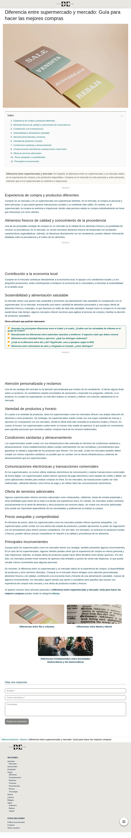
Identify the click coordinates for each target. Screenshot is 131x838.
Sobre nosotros (13, 828)
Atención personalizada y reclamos (29, 137)
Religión (10, 800)
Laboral (10, 797)
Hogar (9, 772)
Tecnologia (13, 792)
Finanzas (12, 783)
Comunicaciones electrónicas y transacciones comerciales (40, 149)
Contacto (11, 825)
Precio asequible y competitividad (30, 157)
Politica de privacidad (16, 822)
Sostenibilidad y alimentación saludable (31, 133)
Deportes (12, 780)
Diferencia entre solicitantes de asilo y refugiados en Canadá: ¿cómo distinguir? (52, 346)
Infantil (11, 811)
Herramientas (14, 786)
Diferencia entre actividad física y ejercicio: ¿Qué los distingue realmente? (49, 338)
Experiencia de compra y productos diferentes (34, 121)
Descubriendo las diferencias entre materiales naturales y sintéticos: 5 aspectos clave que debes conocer (64, 334)
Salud (9, 803)
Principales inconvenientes (26, 161)
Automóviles (12, 766)
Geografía (11, 769)
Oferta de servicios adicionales (27, 153)
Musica (12, 789)
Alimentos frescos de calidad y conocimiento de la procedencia (41, 125)
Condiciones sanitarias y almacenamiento (32, 145)
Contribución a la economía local (28, 129)
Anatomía (13, 805)
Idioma (10, 794)
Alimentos (13, 775)
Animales (11, 761)
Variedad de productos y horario (27, 141)
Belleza (12, 808)
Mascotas (13, 764)
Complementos (15, 777)
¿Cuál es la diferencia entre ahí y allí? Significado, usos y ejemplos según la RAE (52, 342)
